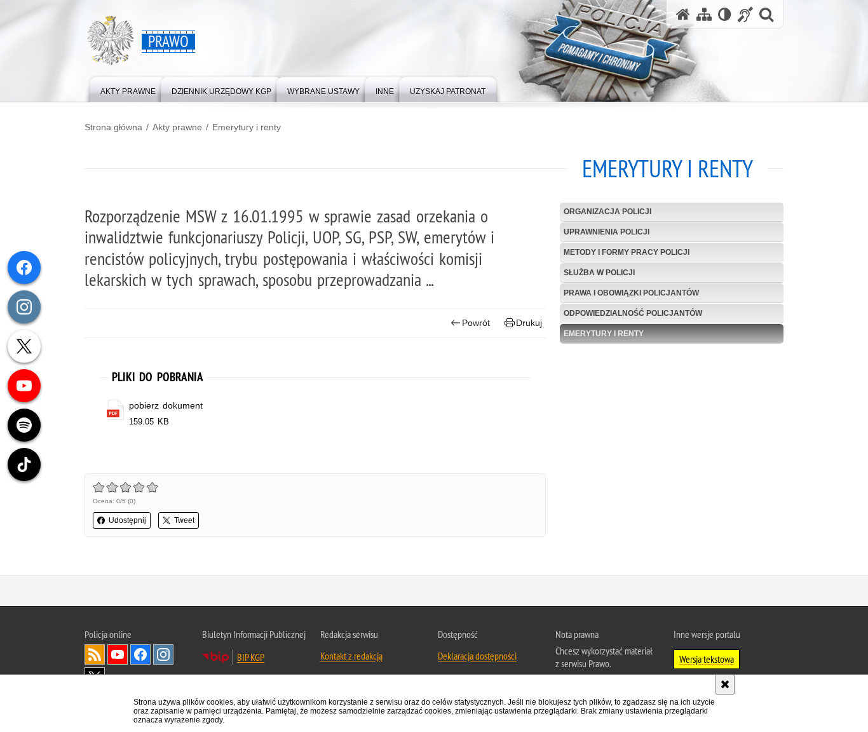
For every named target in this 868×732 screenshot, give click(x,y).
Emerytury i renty (246, 127)
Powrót (476, 323)
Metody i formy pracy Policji (626, 252)
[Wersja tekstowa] (724, 14)
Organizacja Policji (607, 211)
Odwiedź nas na (117, 654)
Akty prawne (177, 127)
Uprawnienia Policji (606, 231)
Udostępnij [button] (127, 520)
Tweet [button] (184, 520)
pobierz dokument (166, 405)
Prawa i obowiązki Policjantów (631, 292)
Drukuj (529, 323)
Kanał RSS (95, 654)
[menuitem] (128, 88)
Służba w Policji (599, 272)
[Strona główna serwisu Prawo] (683, 14)
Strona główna (113, 127)
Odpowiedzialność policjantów (633, 313)
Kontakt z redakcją (351, 655)
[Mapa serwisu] (704, 14)
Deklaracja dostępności (477, 655)
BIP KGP (250, 657)
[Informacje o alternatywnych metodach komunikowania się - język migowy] (745, 14)
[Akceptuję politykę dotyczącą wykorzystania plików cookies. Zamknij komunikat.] (725, 684)
